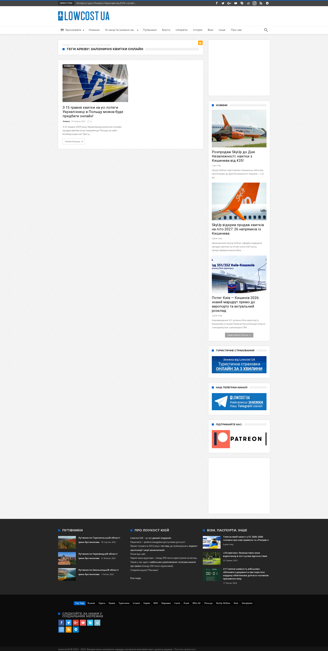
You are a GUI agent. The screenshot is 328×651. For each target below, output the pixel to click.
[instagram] (254, 3)
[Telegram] (267, 3)
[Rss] (261, 3)
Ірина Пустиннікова (88, 542)
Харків (146, 603)
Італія (177, 603)
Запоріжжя (247, 603)
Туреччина (124, 603)
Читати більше (72, 141)
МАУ (155, 603)
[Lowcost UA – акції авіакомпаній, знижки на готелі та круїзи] (83, 11)
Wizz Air (197, 603)
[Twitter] (223, 3)
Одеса (102, 603)
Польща (208, 603)
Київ (236, 603)
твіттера (165, 546)
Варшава (166, 603)
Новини (69, 66)
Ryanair (91, 603)
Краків (112, 603)
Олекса (66, 121)
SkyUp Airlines (223, 603)
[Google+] (229, 3)
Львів (186, 603)
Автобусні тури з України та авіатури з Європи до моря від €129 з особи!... (113, 3)
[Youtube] (235, 3)
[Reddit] (248, 3)
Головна (66, 45)
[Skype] (242, 3)
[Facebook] (216, 3)
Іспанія (136, 603)
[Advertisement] (240, 67)
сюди (138, 578)
